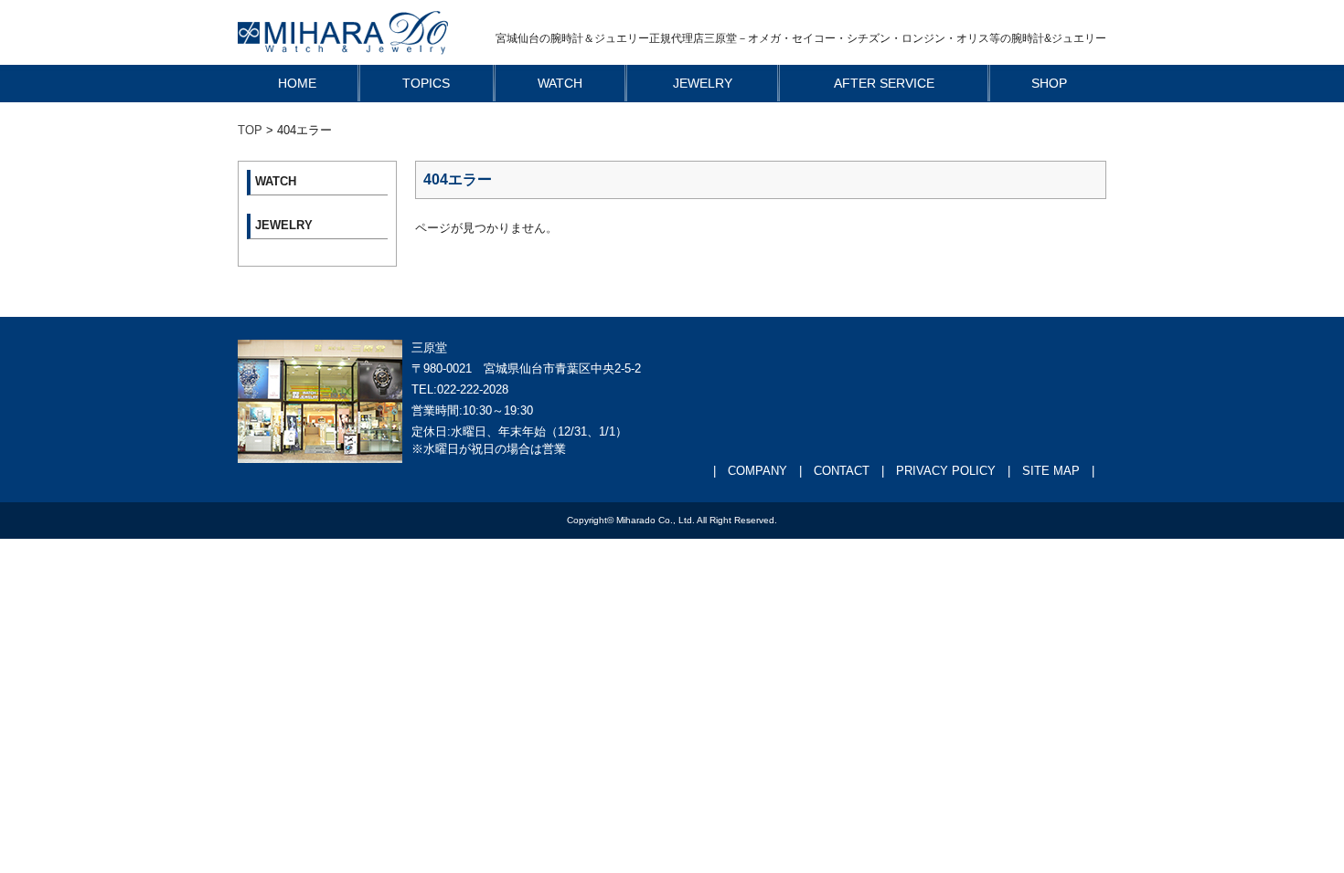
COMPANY (757, 471)
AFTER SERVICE (884, 83)
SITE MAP (1051, 471)
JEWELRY (702, 83)
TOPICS (426, 83)
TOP (250, 130)
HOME (297, 83)
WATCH (560, 83)
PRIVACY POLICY (946, 471)
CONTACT (841, 471)
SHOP (1049, 83)
